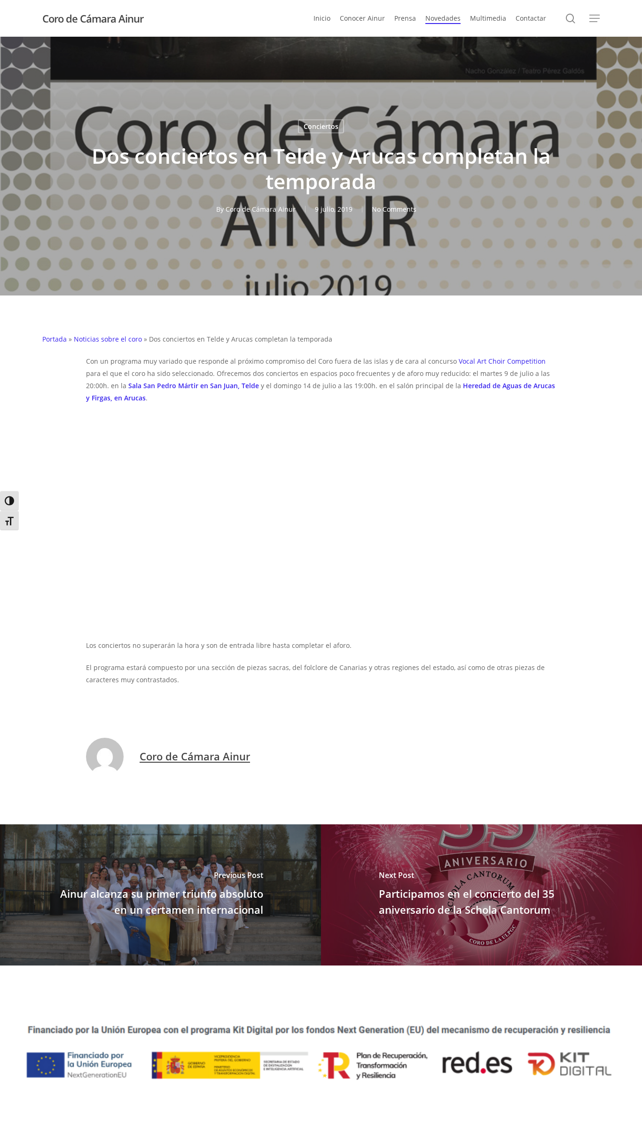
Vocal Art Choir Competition (502, 361)
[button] (594, 19)
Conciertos (321, 126)
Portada (54, 339)
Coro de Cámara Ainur (92, 18)
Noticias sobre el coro (108, 339)
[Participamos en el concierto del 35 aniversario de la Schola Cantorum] (481, 894)
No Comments (394, 209)
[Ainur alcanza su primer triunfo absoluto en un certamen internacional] (160, 894)
